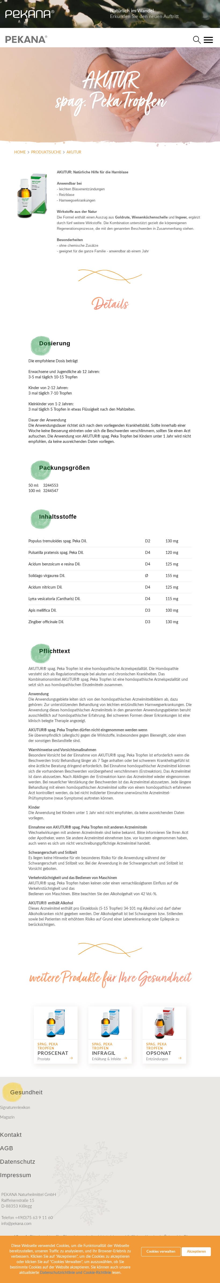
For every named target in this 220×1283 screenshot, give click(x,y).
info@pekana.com (16, 1224)
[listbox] (110, 1035)
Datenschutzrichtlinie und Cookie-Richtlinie (75, 1273)
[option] (55, 1035)
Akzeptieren (196, 1251)
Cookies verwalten (160, 1251)
